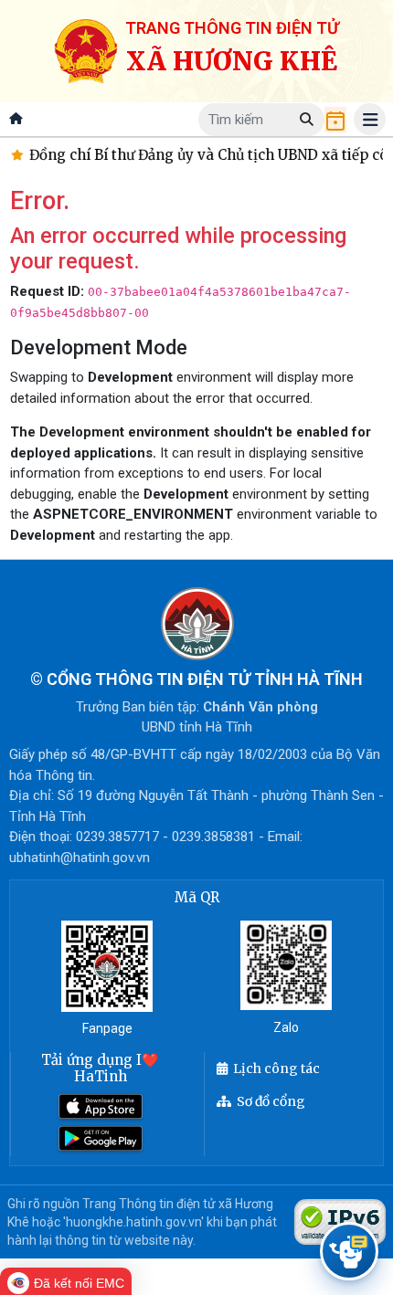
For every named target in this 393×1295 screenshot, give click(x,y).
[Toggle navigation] (370, 119)
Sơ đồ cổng (271, 1101)
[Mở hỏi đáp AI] (349, 1251)
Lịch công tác (276, 1068)
